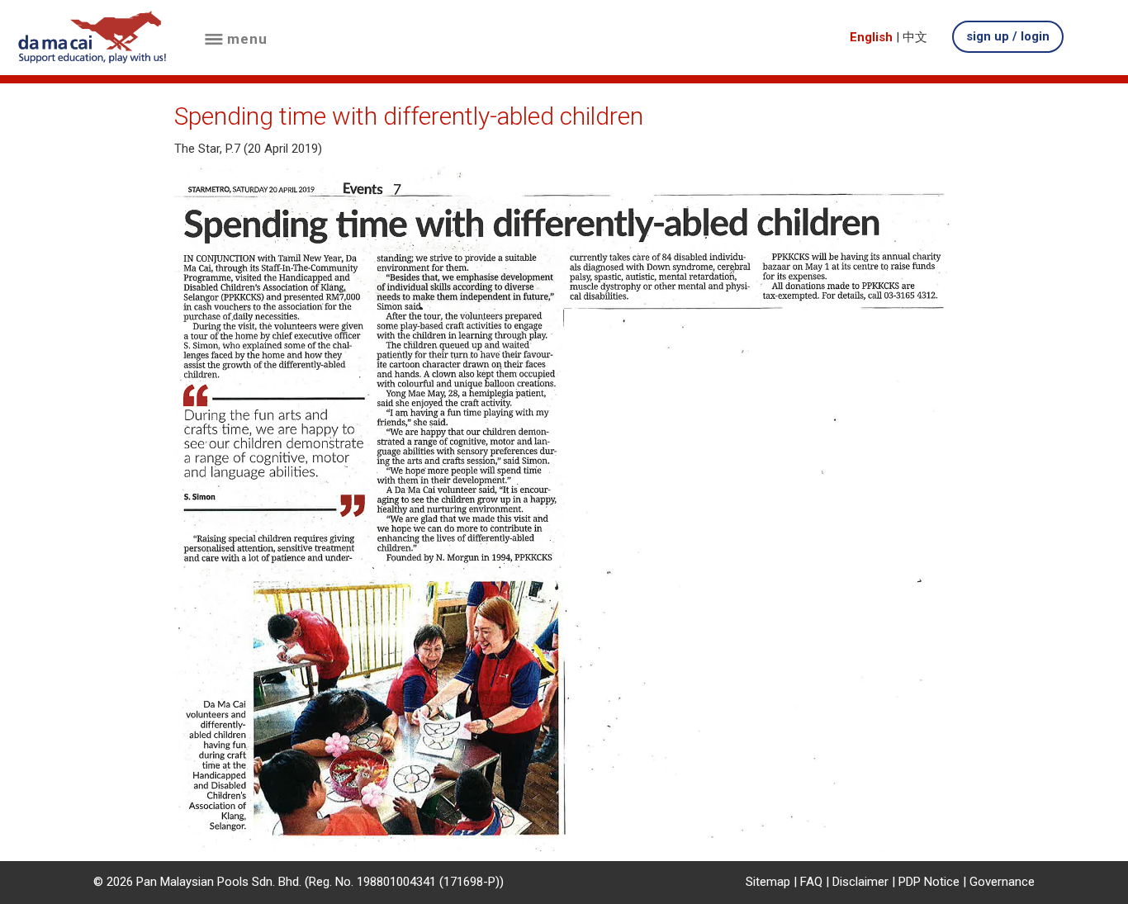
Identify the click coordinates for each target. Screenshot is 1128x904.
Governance (1002, 881)
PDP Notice (929, 881)
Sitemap (768, 881)
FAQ (811, 881)
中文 (915, 37)
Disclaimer (860, 881)
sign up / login (1008, 36)
